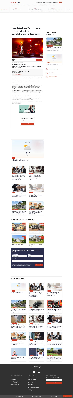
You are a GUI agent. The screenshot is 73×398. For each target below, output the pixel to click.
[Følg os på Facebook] (34, 372)
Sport (50, 5)
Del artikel (38, 59)
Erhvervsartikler (31, 384)
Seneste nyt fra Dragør (32, 377)
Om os (12, 377)
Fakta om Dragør (31, 382)
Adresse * (14, 258)
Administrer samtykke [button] (15, 384)
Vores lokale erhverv (32, 379)
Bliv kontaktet (39, 265)
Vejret (54, 5)
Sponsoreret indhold (32, 389)
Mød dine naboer (43, 5)
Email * (29, 254)
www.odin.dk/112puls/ (18, 74)
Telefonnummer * (15, 254)
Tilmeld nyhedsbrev (67, 396)
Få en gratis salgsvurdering (33, 387)
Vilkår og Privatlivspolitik (15, 381)
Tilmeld (60, 2)
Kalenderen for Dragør (32, 381)
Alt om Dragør (31, 390)
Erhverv (23, 5)
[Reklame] (27, 109)
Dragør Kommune (31, 386)
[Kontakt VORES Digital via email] (39, 372)
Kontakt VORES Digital (15, 382)
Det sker (28, 5)
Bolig (18, 5)
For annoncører (13, 379)
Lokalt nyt (34, 5)
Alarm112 (13, 5)
